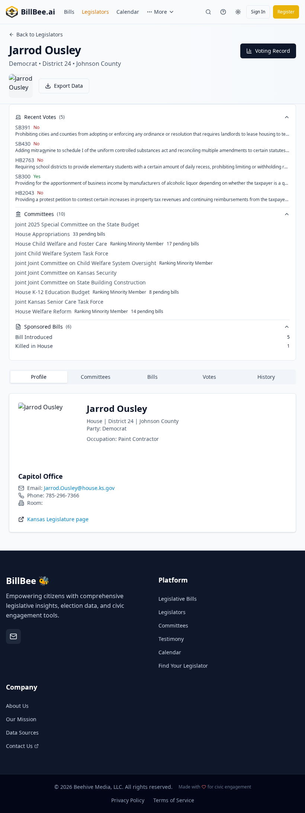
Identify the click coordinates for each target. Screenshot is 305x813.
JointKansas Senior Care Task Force (59, 301)
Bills (69, 11)
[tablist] (152, 377)
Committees (173, 625)
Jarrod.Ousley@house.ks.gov (79, 487)
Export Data (68, 85)
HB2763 (24, 160)
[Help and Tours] (223, 12)
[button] (64, 85)
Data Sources (22, 732)
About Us (17, 705)
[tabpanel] (152, 462)
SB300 (22, 176)
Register (286, 12)
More (160, 11)
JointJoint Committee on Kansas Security (65, 272)
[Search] (208, 12)
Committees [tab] (95, 376)
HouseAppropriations (42, 234)
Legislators (95, 11)
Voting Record (272, 50)
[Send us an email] (13, 636)
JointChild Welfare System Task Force (61, 253)
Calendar (127, 11)
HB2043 (24, 192)
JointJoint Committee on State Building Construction (80, 282)
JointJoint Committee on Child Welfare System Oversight (85, 263)
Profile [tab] (38, 376)
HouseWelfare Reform (43, 311)
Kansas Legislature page (58, 519)
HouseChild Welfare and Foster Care (61, 243)
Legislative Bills (177, 598)
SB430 (22, 143)
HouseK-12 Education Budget (52, 292)
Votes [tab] (209, 376)
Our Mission (21, 719)
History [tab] (266, 376)
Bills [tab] (152, 376)
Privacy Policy (127, 800)
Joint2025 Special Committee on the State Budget (77, 224)
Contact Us (19, 745)
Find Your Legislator (183, 665)
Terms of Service (173, 800)
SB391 (22, 127)
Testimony (171, 638)
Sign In (258, 12)
